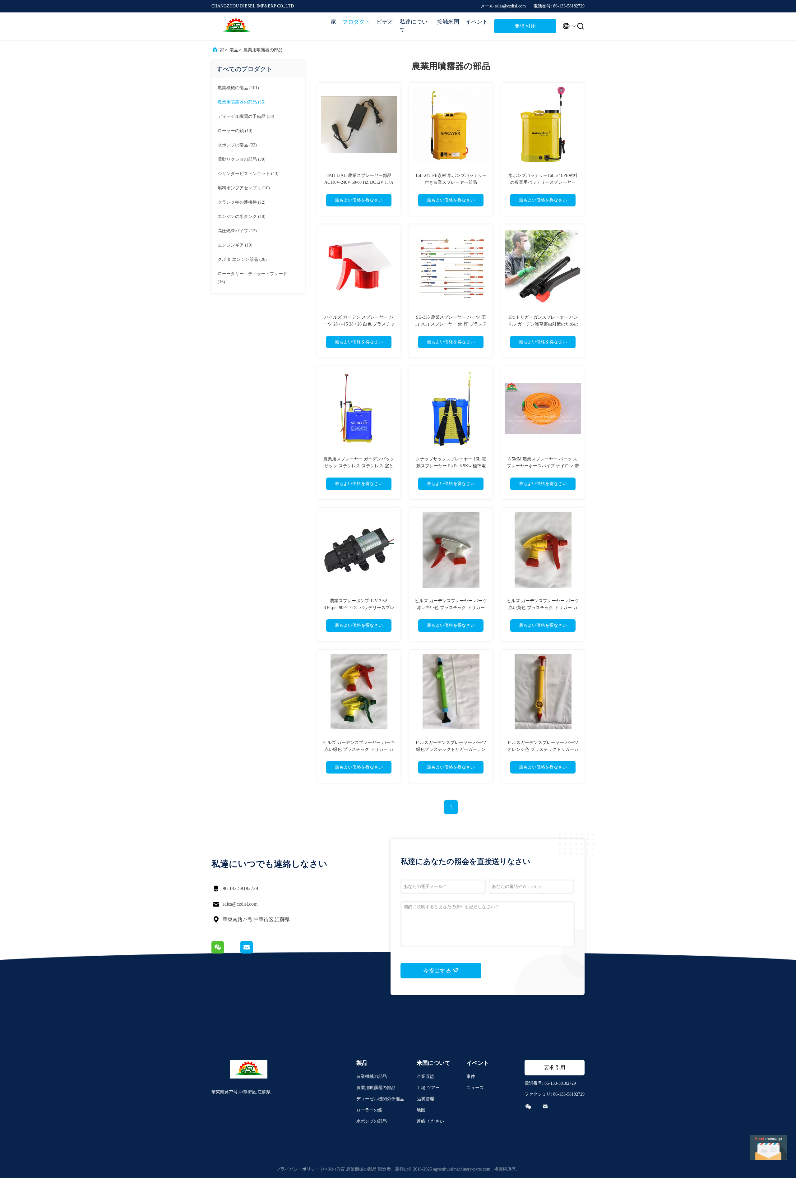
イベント (476, 22)
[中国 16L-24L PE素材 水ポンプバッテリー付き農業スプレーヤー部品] (451, 124)
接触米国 (448, 22)
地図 (421, 1110)
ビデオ (385, 22)
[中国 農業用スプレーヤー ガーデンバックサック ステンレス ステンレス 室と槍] (359, 408)
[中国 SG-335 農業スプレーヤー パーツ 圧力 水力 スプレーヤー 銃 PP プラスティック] (451, 266)
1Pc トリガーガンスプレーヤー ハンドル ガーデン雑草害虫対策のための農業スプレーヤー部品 (542, 324)
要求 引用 (525, 26)
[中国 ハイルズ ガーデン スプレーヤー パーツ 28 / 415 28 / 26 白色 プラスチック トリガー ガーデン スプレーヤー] (359, 266)
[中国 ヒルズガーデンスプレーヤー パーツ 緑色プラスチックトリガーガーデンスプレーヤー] (451, 691)
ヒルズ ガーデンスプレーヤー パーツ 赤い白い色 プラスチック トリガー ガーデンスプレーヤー (451, 607)
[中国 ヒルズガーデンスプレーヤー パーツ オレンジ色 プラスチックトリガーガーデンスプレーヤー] (543, 691)
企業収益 (425, 1076)
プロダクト (356, 22)
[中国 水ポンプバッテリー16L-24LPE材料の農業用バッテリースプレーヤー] (543, 124)
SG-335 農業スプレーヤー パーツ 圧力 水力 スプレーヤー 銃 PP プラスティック (451, 324)
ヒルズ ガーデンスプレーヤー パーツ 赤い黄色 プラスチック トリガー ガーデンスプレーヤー (543, 607)
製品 (233, 50)
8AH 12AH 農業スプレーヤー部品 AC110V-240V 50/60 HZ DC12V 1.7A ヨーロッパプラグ (358, 182)
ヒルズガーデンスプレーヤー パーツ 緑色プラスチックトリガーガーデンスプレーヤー (450, 749)
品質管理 (425, 1099)
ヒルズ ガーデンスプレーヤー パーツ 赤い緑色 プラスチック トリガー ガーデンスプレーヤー (359, 749)
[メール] (254, 951)
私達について (414, 26)
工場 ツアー (428, 1087)
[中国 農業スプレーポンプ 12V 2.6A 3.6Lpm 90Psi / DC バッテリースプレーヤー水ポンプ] (359, 550)
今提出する (438, 971)
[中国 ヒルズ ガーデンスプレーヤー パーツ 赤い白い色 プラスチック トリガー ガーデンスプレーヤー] (451, 550)
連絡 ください (430, 1121)
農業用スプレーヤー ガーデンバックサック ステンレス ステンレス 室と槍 (358, 466)
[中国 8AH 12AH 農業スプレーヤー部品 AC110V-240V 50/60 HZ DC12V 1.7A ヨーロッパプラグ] (359, 124)
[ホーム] (236, 26)
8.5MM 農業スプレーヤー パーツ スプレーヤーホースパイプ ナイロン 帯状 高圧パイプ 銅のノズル (543, 466)
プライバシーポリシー (298, 1169)
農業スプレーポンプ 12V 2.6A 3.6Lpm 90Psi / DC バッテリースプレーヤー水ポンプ (359, 607)
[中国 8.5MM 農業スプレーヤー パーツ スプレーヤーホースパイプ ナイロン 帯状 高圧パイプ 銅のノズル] (543, 408)
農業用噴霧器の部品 (263, 50)
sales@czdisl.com (240, 904)
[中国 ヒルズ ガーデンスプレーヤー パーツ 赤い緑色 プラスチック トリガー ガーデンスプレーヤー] (359, 691)
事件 (470, 1076)
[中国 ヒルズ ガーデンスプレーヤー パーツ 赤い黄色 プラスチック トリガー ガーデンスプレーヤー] (543, 550)
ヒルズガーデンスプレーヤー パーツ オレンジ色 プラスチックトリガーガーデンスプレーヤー (542, 749)
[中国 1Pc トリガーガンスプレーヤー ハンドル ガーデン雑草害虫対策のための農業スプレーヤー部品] (543, 266)
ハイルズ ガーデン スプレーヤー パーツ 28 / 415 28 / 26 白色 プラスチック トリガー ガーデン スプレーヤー (359, 324)
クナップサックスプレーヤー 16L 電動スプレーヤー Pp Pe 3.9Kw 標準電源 (451, 466)
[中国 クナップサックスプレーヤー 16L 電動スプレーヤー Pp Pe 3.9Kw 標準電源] (451, 408)
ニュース (475, 1087)
